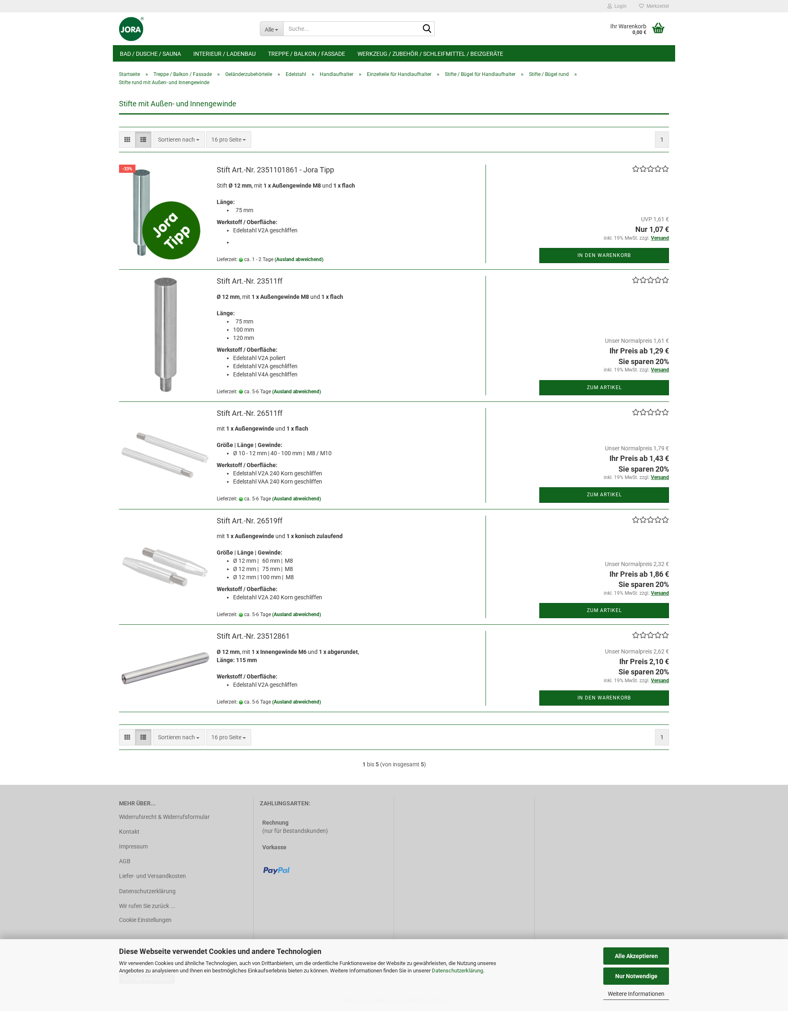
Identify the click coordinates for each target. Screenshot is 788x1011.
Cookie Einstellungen (145, 920)
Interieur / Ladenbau (224, 53)
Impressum (133, 846)
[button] (127, 139)
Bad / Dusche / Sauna (150, 53)
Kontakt (129, 831)
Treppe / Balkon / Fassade (306, 53)
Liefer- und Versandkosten (152, 876)
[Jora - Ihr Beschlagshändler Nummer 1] (183, 28)
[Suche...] (427, 29)
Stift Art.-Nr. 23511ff (249, 281)
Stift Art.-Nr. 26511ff (249, 413)
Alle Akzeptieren (636, 956)
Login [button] (619, 6)
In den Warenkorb (604, 255)
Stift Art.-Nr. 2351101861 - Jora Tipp (275, 169)
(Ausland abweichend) (299, 259)
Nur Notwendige (636, 976)
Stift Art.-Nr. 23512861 (253, 636)
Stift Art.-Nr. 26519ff (249, 520)
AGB (125, 861)
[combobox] (179, 139)
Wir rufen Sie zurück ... (147, 906)
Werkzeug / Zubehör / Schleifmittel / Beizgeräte (430, 53)
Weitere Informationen (636, 993)
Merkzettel (656, 6)
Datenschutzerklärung (457, 970)
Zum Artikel (604, 387)
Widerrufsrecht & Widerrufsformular (164, 817)
